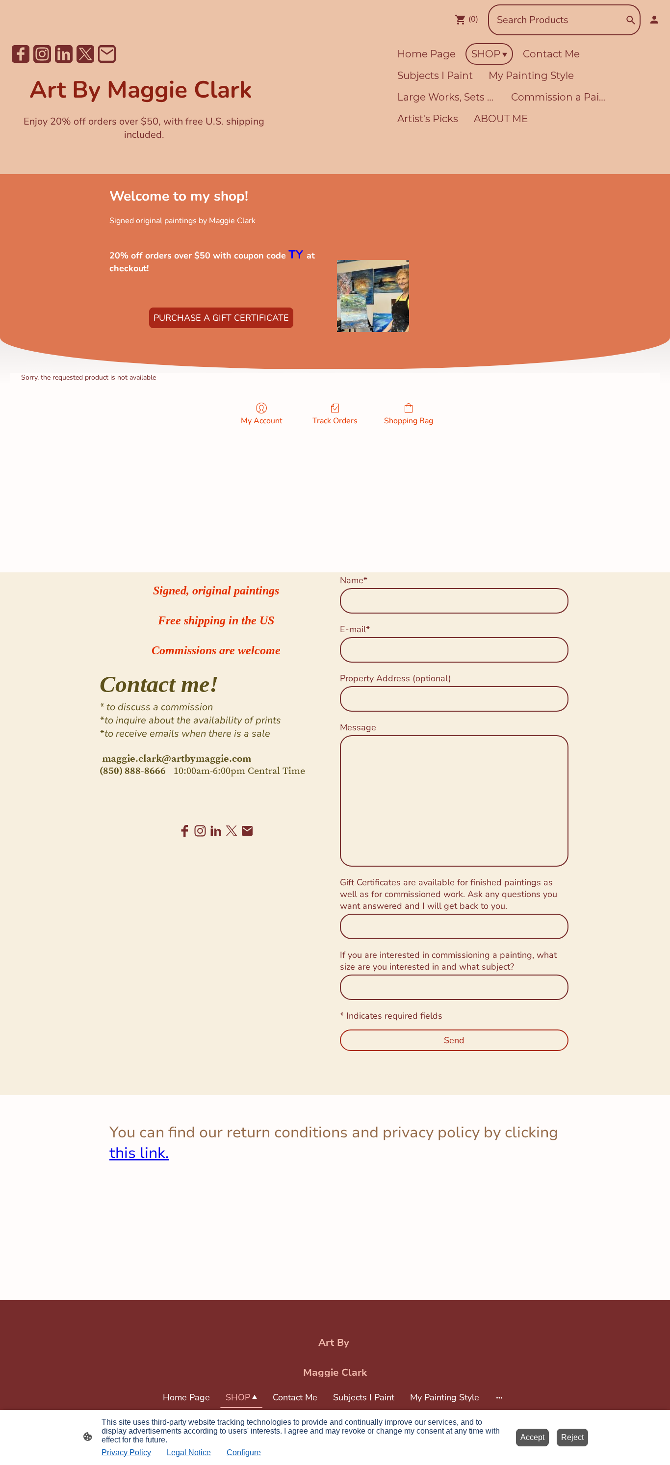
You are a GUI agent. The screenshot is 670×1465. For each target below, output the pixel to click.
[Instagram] (42, 54)
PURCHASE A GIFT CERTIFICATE (221, 318)
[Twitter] (85, 54)
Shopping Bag (408, 420)
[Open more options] (499, 1398)
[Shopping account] (654, 20)
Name (353, 580)
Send (454, 1040)
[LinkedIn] (64, 54)
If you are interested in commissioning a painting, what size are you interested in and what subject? (448, 961)
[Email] (107, 54)
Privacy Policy (126, 1452)
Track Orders (335, 420)
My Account (262, 420)
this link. (139, 1153)
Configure (244, 1452)
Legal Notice (189, 1452)
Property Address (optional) (395, 678)
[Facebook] (20, 54)
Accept (532, 1437)
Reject (572, 1437)
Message (358, 727)
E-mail (355, 629)
